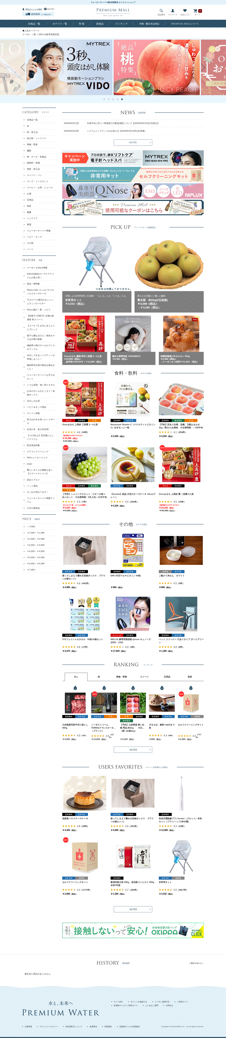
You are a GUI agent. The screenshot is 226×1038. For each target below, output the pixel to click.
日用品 (30, 200)
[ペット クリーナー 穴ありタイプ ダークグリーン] (181, 614)
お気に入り (185, 14)
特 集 (81, 23)
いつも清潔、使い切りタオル (41, 385)
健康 (29, 212)
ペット (30, 249)
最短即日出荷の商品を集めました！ (41, 367)
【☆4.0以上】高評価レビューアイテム (40, 437)
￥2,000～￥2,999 (35, 539)
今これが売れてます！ (37, 492)
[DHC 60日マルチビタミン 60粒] (133, 550)
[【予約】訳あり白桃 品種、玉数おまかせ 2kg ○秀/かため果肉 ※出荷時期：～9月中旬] (181, 399)
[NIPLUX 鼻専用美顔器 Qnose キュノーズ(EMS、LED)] (133, 614)
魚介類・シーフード (36, 138)
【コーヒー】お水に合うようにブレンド (41, 327)
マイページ (172, 14)
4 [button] (117, 99)
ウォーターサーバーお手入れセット (41, 377)
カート (197, 14)
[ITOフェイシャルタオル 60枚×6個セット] (84, 614)
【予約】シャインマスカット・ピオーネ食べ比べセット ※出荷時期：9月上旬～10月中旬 (84, 495)
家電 (29, 224)
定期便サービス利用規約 (129, 1027)
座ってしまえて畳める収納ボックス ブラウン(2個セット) (83, 577)
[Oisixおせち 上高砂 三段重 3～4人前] (84, 399)
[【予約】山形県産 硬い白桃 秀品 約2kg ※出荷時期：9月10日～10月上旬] (133, 703)
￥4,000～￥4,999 (35, 551)
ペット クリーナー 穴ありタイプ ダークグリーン (181, 641)
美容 (29, 206)
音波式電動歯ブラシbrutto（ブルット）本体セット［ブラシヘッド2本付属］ (180, 820)
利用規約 (108, 1027)
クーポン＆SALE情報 (37, 267)
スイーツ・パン (34, 175)
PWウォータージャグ (37, 457)
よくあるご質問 (151, 1005)
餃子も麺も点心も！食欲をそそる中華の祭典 (41, 337)
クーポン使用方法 (162, 1002)
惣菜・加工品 (33, 169)
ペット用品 (32, 486)
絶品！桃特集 (33, 283)
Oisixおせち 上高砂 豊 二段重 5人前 (176, 494)
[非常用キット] (181, 857)
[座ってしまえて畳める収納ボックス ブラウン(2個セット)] (84, 550)
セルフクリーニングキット (191, 724)
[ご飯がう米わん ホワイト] (181, 550)
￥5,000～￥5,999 (35, 557)
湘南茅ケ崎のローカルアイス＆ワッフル (41, 347)
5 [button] (122, 99)
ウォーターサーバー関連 (39, 230)
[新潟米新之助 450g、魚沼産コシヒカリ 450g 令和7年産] (133, 857)
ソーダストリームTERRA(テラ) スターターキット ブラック (103, 726)
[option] (156, 67)
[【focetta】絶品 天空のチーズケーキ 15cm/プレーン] (133, 464)
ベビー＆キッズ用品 (36, 407)
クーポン (26, 34)
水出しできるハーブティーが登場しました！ (41, 357)
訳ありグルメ (33, 479)
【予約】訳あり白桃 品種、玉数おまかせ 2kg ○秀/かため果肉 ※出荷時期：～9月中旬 (181, 426)
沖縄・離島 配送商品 (149, 23)
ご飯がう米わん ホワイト (172, 575)
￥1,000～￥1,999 (35, 532)
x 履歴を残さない (196, 963)
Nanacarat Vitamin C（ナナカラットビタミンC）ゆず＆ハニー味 (133, 426)
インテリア (32, 218)
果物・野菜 (32, 144)
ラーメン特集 (33, 413)
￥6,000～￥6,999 (35, 563)
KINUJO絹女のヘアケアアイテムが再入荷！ (40, 276)
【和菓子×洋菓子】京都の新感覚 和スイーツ (40, 318)
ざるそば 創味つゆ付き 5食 (161, 726)
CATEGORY (35, 112)
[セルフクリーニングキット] (191, 703)
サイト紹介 (118, 1002)
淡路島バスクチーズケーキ (75, 818)
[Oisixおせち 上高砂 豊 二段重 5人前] (181, 464)
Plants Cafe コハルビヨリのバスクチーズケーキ (40, 292)
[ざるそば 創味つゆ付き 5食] (162, 703)
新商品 (100, 23)
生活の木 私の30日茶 (38, 429)
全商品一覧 (34, 23)
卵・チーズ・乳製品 (36, 157)
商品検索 (161, 14)
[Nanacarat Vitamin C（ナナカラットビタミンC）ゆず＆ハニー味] (133, 399)
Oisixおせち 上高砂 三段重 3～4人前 (80, 424)
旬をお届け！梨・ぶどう (39, 309)
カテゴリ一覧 (59, 23)
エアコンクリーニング (37, 451)
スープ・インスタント (37, 181)
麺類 (29, 150)
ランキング (121, 23)
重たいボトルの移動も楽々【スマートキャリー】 (40, 472)
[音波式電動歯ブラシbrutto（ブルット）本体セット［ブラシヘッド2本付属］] (181, 793)
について (185, 23)
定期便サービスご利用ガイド (126, 1005)
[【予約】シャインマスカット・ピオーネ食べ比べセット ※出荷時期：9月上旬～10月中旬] (84, 464)
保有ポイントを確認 (33, 9)
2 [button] (108, 99)
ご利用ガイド (182, 1002)
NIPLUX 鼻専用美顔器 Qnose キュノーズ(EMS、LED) (131, 641)
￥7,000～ (32, 569)
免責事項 (93, 1027)
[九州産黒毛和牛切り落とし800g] (75, 703)
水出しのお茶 (33, 401)
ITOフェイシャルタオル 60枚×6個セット (82, 639)
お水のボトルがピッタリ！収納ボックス (41, 393)
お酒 (29, 193)
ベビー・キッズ (34, 237)
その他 (30, 243)
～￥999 (31, 526)
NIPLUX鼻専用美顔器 (49, 34)
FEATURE (32, 260)
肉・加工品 (32, 132)
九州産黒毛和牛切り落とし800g (75, 726)
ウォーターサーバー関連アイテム (41, 500)
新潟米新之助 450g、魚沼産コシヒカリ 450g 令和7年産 (133, 883)
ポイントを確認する (139, 1002)
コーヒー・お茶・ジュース (40, 187)
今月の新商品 (33, 508)
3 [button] (113, 99)
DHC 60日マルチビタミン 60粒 (126, 575)
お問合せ (169, 1005)
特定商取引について (73, 1027)
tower (29, 464)
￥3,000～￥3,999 (35, 545)
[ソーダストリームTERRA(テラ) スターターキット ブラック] (104, 703)
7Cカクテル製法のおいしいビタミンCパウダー (40, 302)
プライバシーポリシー (49, 1027)
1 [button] (104, 99)
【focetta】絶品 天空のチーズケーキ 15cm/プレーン (133, 495)
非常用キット (165, 882)
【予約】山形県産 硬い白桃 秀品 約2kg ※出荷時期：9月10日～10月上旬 (133, 726)
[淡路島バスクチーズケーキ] (84, 793)
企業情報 (28, 1027)
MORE (133, 142)
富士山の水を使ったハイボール (41, 421)
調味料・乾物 (33, 163)
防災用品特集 (33, 445)
